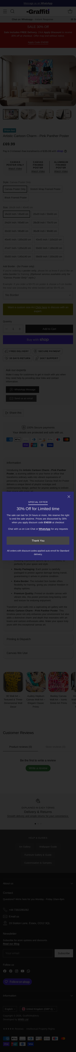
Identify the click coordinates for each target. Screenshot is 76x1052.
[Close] (68, 496)
